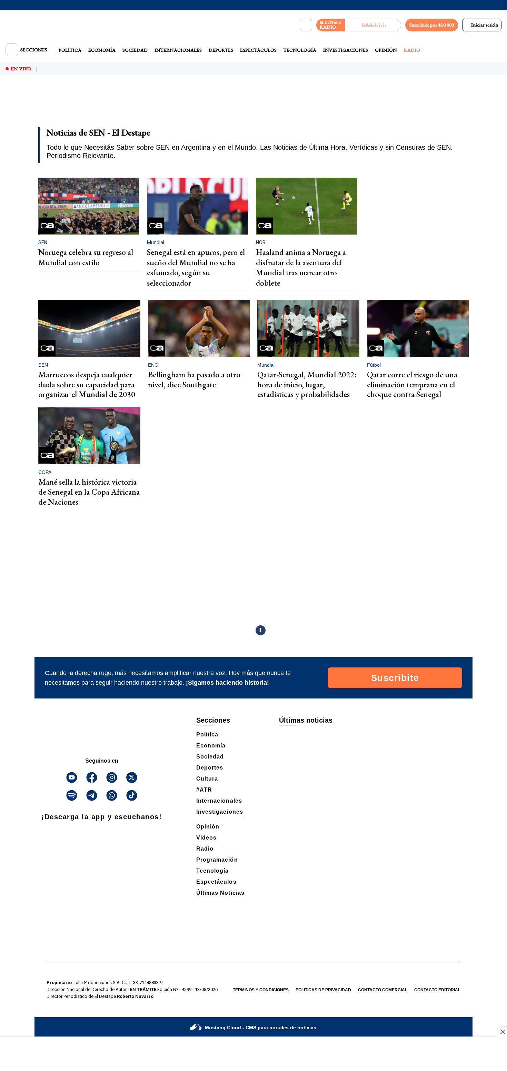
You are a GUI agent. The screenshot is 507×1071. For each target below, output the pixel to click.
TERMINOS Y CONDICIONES (261, 990)
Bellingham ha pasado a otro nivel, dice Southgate (194, 379)
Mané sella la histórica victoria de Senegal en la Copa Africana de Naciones (89, 491)
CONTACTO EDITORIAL (437, 990)
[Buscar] (306, 25)
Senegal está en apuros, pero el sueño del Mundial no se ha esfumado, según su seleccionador (196, 267)
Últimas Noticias (220, 893)
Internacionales (178, 50)
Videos (206, 838)
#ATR (204, 790)
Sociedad (135, 50)
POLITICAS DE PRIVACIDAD (323, 990)
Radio (412, 50)
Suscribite (395, 678)
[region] (253, 105)
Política (70, 50)
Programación (217, 860)
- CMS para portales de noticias (260, 1027)
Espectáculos (258, 50)
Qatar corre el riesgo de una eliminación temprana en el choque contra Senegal (412, 384)
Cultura (207, 779)
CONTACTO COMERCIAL (382, 990)
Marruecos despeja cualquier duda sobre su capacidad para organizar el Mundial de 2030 (86, 384)
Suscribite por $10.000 (431, 25)
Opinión (386, 50)
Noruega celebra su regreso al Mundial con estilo (85, 257)
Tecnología (300, 50)
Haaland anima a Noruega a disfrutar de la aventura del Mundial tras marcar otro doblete (301, 267)
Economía (102, 50)
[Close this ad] (502, 1032)
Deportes (221, 50)
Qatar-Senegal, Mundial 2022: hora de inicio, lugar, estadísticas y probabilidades (307, 384)
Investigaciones (345, 50)
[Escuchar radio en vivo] (373, 25)
